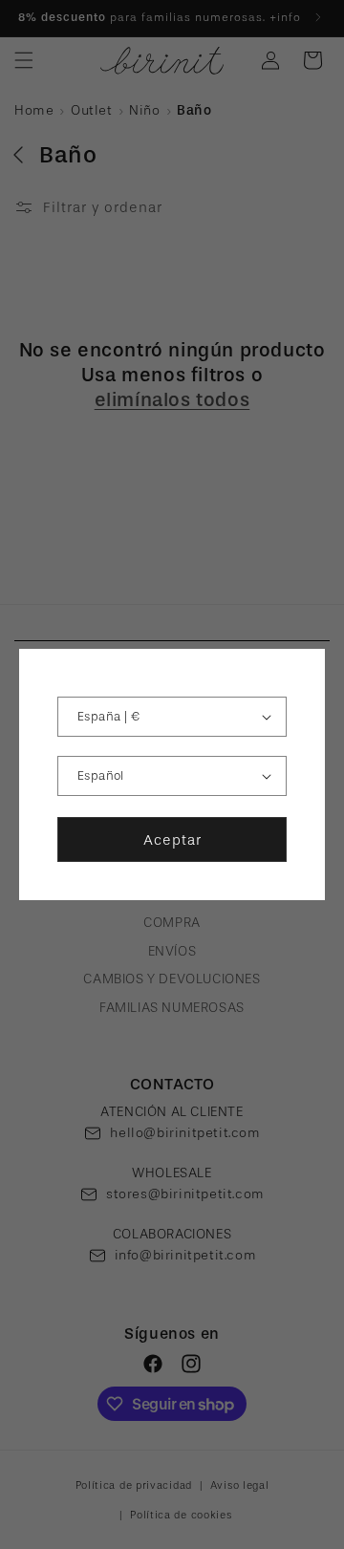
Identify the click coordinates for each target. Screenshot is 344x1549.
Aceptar (172, 840)
